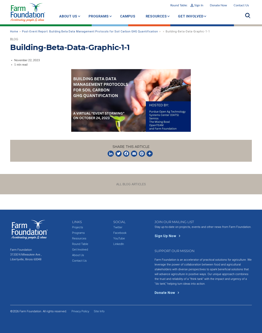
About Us (68, 16)
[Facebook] (126, 154)
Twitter (117, 227)
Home (14, 31)
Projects (77, 227)
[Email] (134, 154)
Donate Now (218, 5)
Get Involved (190, 16)
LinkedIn (118, 244)
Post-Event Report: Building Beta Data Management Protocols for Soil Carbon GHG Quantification (90, 31)
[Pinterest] (142, 154)
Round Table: (186, 5)
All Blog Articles (131, 184)
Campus (127, 16)
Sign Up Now (166, 236)
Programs (99, 16)
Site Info (99, 311)
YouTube (119, 238)
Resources (156, 16)
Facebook (119, 233)
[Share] (150, 154)
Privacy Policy (80, 311)
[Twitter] (118, 154)
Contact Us (241, 5)
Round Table (80, 244)
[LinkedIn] (111, 154)
